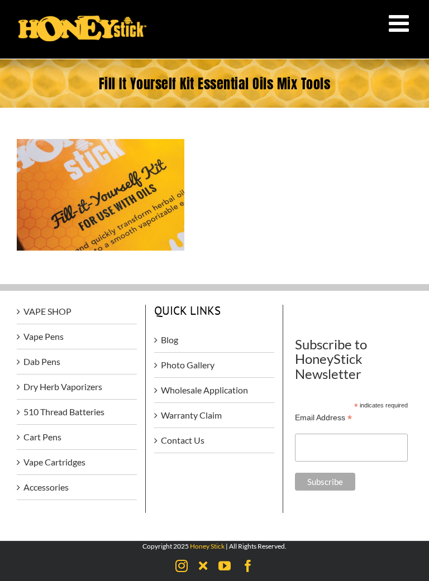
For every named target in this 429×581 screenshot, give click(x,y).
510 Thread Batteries (63, 411)
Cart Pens (42, 436)
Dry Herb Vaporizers (62, 386)
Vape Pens (43, 336)
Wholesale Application (204, 390)
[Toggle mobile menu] (400, 23)
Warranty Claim (191, 415)
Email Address (323, 417)
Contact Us (182, 440)
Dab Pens (41, 361)
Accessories (46, 487)
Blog (169, 339)
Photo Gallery (187, 364)
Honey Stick (207, 546)
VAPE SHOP (47, 311)
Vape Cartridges (54, 462)
